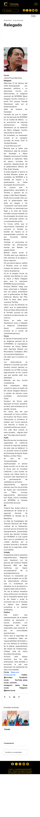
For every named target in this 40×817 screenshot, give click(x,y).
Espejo (7, 729)
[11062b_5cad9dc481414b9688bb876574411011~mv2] (36, 10)
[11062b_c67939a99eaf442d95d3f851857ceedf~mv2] (33, 10)
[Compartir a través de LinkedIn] (14, 697)
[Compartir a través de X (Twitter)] (9, 697)
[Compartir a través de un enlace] (19, 697)
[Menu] (36, 4)
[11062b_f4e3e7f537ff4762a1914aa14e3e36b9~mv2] (24, 10)
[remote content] (15, 37)
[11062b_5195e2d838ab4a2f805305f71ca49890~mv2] (27, 10)
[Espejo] (15, 718)
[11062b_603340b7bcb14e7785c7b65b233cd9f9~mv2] (30, 10)
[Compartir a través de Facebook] (5, 697)
